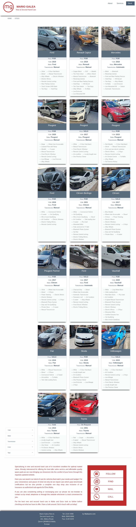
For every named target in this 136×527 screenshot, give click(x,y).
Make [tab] (9, 436)
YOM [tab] (9, 430)
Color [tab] (9, 447)
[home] (8, 7)
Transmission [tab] (11, 441)
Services (120, 3)
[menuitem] (110, 3)
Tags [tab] (9, 453)
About (110, 3)
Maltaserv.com (90, 514)
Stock (130, 3)
